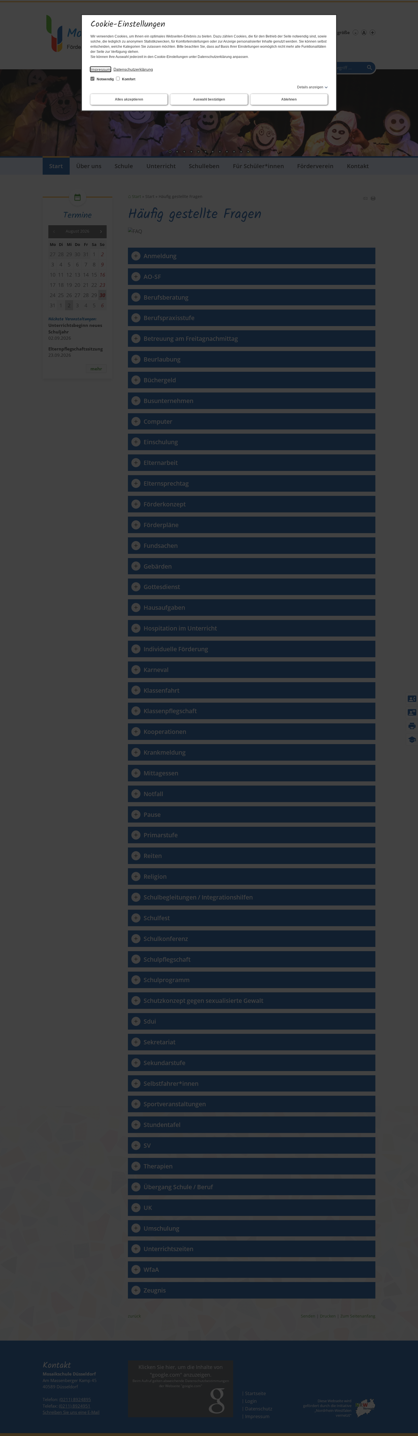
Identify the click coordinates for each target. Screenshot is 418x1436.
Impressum (100, 69)
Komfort (128, 79)
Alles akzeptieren (129, 99)
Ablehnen (289, 99)
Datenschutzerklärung (133, 69)
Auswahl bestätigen (209, 99)
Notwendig (105, 79)
